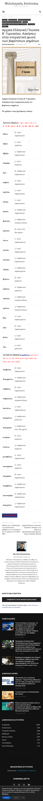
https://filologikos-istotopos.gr (21, 557)
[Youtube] (29, 785)
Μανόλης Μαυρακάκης (8, 44)
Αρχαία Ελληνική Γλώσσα (24, 19)
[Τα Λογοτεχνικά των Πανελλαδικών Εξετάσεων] (8, 695)
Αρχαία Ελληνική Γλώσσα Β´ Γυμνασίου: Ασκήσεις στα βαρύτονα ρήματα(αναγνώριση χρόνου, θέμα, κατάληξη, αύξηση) (31, 530)
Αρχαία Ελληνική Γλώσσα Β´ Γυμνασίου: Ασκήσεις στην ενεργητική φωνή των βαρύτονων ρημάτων (20, 35)
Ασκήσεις (25, 22)
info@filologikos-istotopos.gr (26, 771)
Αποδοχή (6, 797)
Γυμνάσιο (10, 16)
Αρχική (4, 16)
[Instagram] (19, 785)
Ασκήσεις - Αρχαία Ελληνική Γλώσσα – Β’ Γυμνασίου (14, 24)
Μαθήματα (5, 26)
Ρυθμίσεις (5, 794)
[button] (40, 12)
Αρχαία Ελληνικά (12, 19)
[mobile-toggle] (3, 12)
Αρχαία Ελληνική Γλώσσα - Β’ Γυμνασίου (12, 22)
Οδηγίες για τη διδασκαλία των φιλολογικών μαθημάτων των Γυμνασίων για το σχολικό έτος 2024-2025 (11, 530)
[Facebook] (14, 785)
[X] (24, 785)
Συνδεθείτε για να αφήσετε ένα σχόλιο (21, 599)
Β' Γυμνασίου (31, 24)
